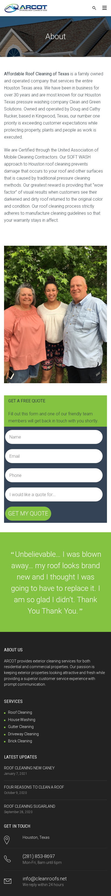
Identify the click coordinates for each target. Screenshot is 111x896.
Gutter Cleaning (21, 727)
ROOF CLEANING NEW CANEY (29, 768)
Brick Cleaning (20, 741)
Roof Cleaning (20, 712)
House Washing (21, 720)
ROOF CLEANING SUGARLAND (29, 806)
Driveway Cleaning (23, 734)
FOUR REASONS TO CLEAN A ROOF (34, 787)
